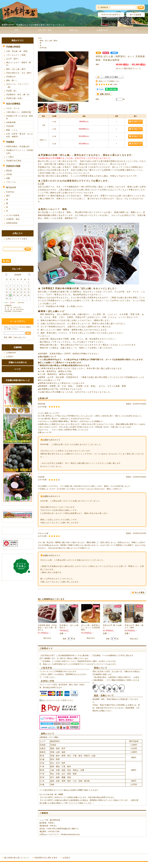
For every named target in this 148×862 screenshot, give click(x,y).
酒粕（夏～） (12, 80)
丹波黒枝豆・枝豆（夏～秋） (18, 95)
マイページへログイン (111, 15)
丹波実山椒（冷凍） (14, 98)
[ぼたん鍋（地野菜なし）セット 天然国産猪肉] (90, 621)
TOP (16, 30)
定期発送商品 (12, 223)
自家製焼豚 (11, 122)
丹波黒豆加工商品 (14, 161)
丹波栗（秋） (12, 91)
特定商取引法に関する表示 (46, 858)
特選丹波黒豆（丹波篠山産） (18, 146)
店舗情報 (18, 347)
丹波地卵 (10, 126)
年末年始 (43, 47)
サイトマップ (131, 30)
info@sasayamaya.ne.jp (70, 834)
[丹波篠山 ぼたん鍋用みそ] (69, 621)
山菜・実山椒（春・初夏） (17, 51)
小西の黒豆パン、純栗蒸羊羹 (18, 112)
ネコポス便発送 (13, 215)
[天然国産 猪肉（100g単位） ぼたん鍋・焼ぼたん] (47, 621)
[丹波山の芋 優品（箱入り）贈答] (134, 621)
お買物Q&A (11, 353)
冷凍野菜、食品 (13, 219)
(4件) (115, 84)
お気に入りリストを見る (16, 239)
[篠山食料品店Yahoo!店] (17, 517)
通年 (8, 196)
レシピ (18, 369)
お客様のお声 (102, 30)
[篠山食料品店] (20, 19)
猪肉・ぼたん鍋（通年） (49, 40)
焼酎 (8, 178)
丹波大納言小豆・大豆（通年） (19, 73)
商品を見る (47, 638)
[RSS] (6, 261)
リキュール (11, 182)
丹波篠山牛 (11, 77)
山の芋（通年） (13, 59)
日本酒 (9, 174)
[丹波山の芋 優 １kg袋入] (112, 621)
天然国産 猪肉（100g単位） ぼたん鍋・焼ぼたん (47, 627)
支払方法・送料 (45, 30)
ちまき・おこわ (13, 108)
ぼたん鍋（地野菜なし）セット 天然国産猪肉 (90, 627)
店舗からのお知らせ (18, 362)
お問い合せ (74, 30)
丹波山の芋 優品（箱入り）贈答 (134, 626)
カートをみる (135, 15)
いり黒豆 (10, 157)
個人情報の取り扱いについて (16, 858)
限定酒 (9, 171)
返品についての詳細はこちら (109, 81)
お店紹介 (10, 357)
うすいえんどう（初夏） (16, 55)
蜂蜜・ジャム (12, 130)
